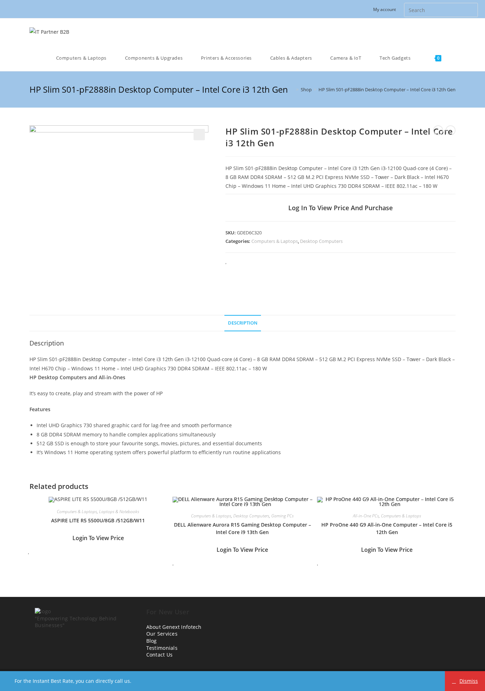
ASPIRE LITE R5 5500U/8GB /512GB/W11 (98, 520)
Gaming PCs (282, 516)
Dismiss (468, 681)
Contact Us (159, 654)
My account (384, 9)
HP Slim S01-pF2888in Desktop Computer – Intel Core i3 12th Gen (387, 89)
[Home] (292, 89)
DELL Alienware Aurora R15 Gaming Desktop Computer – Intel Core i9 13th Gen (242, 528)
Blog (151, 640)
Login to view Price (98, 538)
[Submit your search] (471, 9)
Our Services (162, 633)
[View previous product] (438, 130)
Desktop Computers (321, 241)
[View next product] (451, 130)
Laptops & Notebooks (119, 511)
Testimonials (162, 647)
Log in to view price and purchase (340, 207)
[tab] (242, 323)
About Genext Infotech (174, 627)
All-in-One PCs (366, 516)
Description (242, 323)
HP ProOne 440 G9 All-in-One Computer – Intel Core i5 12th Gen (386, 528)
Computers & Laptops (274, 241)
